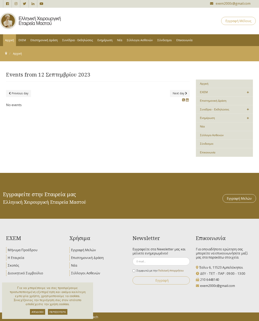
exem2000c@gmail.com (217, 285)
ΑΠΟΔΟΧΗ (38, 311)
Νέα (74, 265)
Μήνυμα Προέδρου (22, 250)
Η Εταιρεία (16, 257)
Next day (179, 93)
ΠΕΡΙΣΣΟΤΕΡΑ (58, 311)
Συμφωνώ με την (160, 270)
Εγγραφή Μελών (239, 198)
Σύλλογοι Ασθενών (85, 273)
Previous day (19, 93)
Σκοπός (13, 265)
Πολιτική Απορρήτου (171, 270)
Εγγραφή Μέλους (238, 21)
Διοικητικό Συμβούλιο (25, 273)
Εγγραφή (162, 280)
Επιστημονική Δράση (87, 257)
